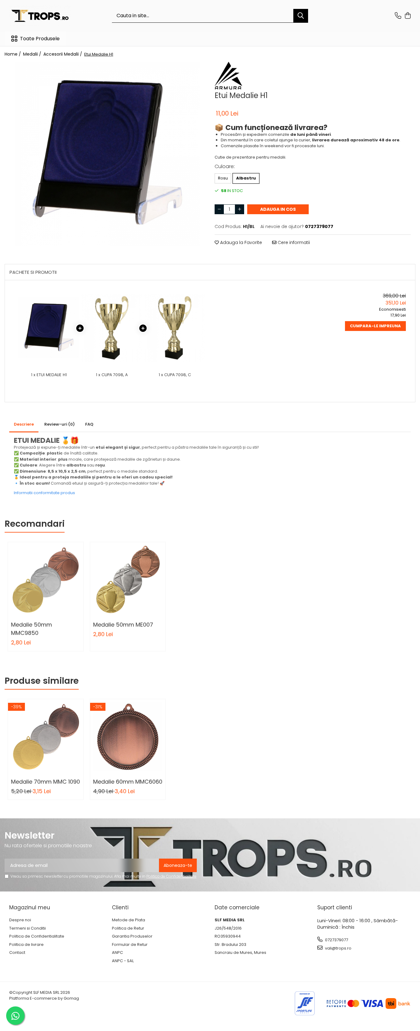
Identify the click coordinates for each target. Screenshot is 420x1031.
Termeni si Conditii (27, 928)
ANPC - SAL (123, 961)
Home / (13, 54)
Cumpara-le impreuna (375, 326)
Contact (17, 952)
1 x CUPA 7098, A (112, 375)
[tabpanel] (107, 154)
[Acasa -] (40, 16)
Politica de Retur (128, 928)
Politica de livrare (26, 944)
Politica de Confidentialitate (171, 876)
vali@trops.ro (337, 948)
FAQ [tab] (89, 424)
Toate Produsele (40, 38)
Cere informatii (293, 242)
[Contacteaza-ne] (398, 16)
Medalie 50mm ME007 (123, 624)
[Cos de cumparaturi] (407, 16)
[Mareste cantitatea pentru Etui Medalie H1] (239, 209)
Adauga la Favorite (240, 242)
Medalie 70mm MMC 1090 (45, 781)
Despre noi (20, 920)
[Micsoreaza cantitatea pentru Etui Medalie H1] (219, 209)
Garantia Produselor (132, 936)
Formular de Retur (130, 944)
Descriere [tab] (24, 424)
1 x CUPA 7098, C (175, 375)
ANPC (117, 952)
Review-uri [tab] (59, 424)
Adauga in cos (278, 209)
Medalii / (32, 54)
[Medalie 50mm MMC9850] (45, 579)
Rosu (223, 178)
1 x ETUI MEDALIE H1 (49, 375)
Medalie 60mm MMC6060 (127, 781)
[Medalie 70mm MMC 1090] (45, 736)
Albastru (246, 178)
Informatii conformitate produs (44, 493)
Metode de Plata (128, 920)
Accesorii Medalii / (63, 54)
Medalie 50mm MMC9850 (31, 629)
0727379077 (336, 940)
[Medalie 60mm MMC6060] (127, 736)
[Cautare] (300, 16)
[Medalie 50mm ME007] (127, 579)
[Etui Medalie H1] (107, 154)
